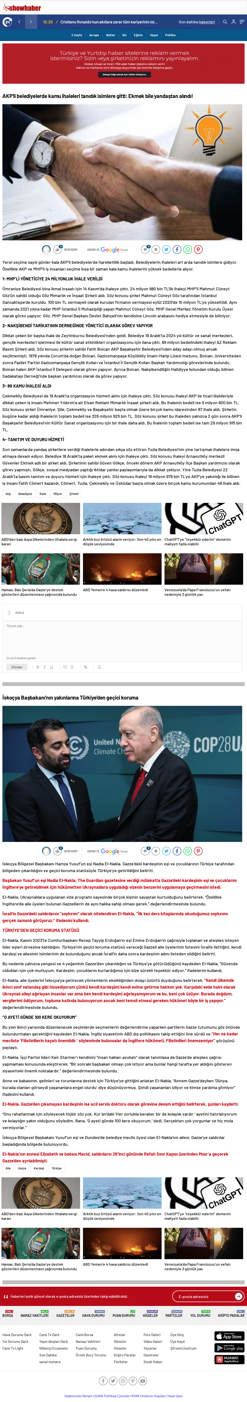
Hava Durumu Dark (17, 1335)
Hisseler (150, 1314)
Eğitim (138, 35)
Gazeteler (65, 1314)
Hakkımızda (73, 1396)
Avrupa (94, 35)
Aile (8, 1168)
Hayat (154, 35)
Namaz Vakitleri (34, 1314)
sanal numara (50, 1362)
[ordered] (65, 667)
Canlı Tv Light (12, 1348)
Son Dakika (48, 1355)
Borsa (7, 1314)
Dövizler (120, 1341)
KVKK (136, 1396)
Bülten (110, 35)
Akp (8, 494)
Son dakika (197, 21)
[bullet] (72, 667)
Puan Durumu (124, 1314)
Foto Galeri (152, 1335)
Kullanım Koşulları (154, 1396)
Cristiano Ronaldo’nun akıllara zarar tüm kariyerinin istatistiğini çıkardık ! (109, 21)
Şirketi (74, 494)
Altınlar (119, 1335)
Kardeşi (39, 1168)
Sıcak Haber (153, 1362)
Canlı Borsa (84, 1335)
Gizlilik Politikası (106, 1396)
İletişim (88, 1396)
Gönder (17, 667)
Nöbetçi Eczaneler (53, 1348)
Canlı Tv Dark (49, 1335)
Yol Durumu (200, 1314)
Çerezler (124, 1396)
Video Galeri (153, 1341)
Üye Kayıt (177, 1341)
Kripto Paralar (231, 1314)
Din (124, 35)
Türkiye (57, 1168)
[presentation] (19, 21)
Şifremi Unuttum (183, 1348)
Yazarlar (150, 1348)
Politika (170, 35)
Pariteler (173, 1314)
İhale (43, 494)
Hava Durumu (93, 1314)
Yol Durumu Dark (15, 1341)
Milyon (58, 494)
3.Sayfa (76, 35)
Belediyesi (25, 494)
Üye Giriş (177, 1335)
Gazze (22, 1168)
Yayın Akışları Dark (53, 1341)
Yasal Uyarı (175, 1396)
